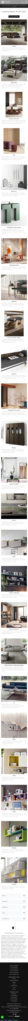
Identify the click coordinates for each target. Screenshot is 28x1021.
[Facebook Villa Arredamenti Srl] (13, 1014)
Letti (14, 987)
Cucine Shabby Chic (14, 974)
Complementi (16, 5)
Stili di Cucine (14, 965)
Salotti (14, 982)
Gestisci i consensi (13, 1020)
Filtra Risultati (14, 16)
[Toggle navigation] (26, 2)
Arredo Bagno (14, 985)
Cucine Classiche (14, 970)
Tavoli (14, 984)
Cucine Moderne (14, 969)
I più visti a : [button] (5, 918)
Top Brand (14, 1001)
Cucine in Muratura (14, 972)
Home (3, 5)
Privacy (2, 1020)
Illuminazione (14, 995)
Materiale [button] (5, 907)
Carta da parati (14, 998)
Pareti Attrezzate (14, 980)
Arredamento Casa (14, 977)
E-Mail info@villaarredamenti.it (14, 1010)
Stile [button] (3, 913)
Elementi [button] (4, 901)
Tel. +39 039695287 (14, 1008)
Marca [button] (4, 895)
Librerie (14, 978)
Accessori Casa (8, 5)
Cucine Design (14, 967)
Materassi (14, 993)
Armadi (14, 989)
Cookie (6, 1020)
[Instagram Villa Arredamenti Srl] (15, 1014)
